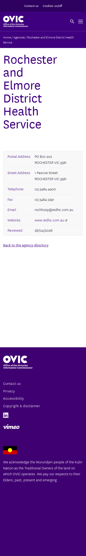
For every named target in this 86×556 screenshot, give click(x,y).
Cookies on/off (52, 5)
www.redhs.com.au (49, 219)
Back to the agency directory (25, 245)
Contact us (31, 5)
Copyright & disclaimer (21, 405)
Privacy (9, 390)
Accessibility (13, 398)
